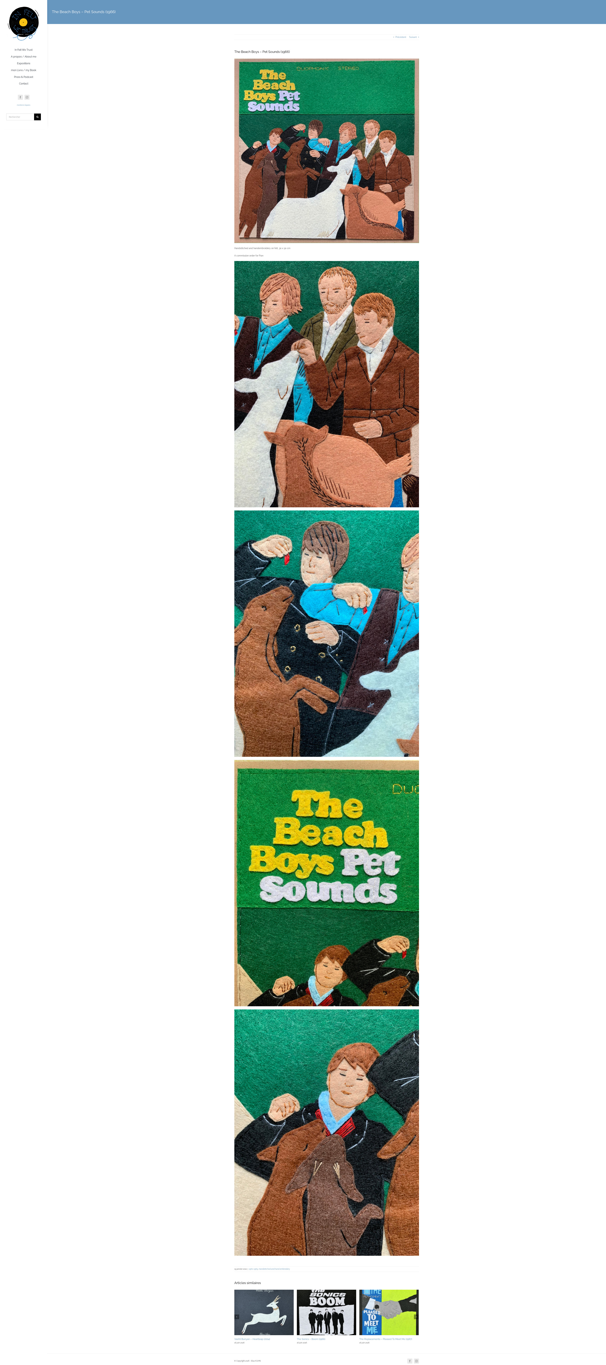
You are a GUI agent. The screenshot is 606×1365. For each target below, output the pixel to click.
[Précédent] (236, 1316)
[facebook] (20, 97)
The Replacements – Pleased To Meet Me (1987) (385, 1339)
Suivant (413, 37)
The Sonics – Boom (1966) (311, 1339)
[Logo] (23, 7)
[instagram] (27, 97)
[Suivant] (416, 1316)
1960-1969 (253, 1269)
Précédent (400, 37)
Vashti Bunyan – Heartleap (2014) (252, 1339)
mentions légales (23, 105)
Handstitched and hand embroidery (274, 1269)
